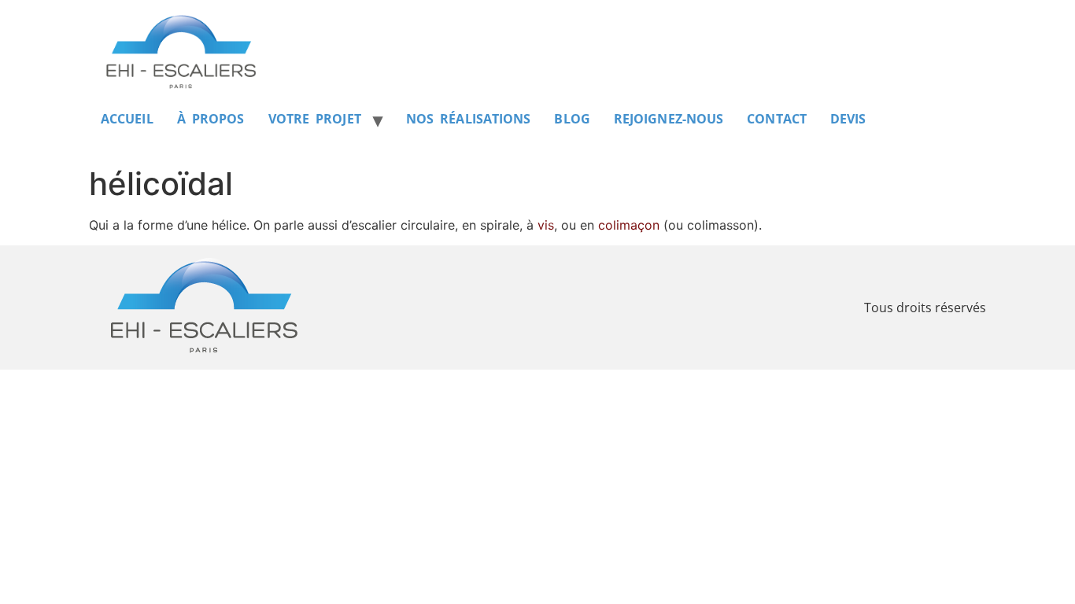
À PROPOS (211, 118)
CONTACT (777, 118)
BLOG (571, 118)
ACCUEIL (127, 118)
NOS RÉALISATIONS (468, 118)
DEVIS (848, 118)
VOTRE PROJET (314, 118)
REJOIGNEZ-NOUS (668, 118)
